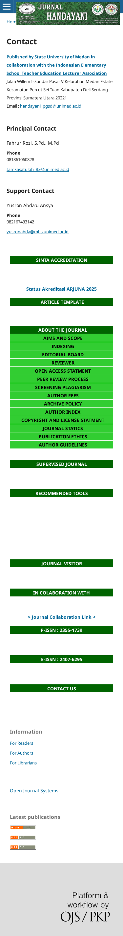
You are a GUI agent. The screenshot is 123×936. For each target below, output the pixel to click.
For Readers (21, 743)
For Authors (21, 753)
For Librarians (23, 763)
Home (13, 22)
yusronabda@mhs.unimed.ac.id (38, 232)
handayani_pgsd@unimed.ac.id (50, 106)
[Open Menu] (6, 6)
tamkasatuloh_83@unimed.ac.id (38, 169)
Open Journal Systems (34, 790)
